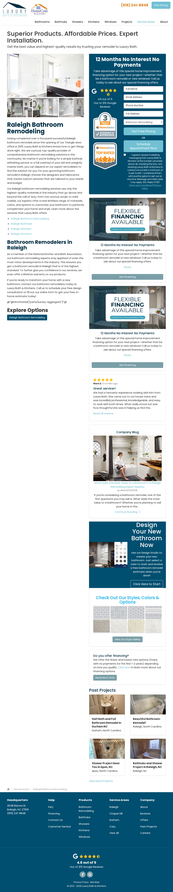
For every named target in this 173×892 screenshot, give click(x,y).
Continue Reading (126, 512)
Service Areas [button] (146, 22)
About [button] (164, 22)
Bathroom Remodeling (86, 809)
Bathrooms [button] (42, 22)
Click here (124, 667)
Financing (54, 813)
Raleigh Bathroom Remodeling (30, 218)
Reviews (145, 813)
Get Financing (127, 277)
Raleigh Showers (21, 229)
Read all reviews (103, 413)
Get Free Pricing (143, 131)
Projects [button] (127, 22)
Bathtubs (84, 817)
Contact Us (55, 820)
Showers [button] (77, 22)
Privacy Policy (81, 882)
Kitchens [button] (94, 22)
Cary (112, 826)
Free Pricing (161, 5)
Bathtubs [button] (61, 22)
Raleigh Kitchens (21, 234)
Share (127, 267)
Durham (114, 820)
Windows (84, 837)
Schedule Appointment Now (143, 146)
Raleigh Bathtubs (21, 223)
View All (114, 833)
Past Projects (148, 826)
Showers (84, 824)
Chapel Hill (115, 813)
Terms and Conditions (140, 185)
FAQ (50, 807)
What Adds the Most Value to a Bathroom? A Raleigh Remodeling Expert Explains (127, 484)
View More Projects (101, 781)
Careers (145, 833)
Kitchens (84, 830)
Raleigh (114, 807)
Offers (144, 820)
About (144, 807)
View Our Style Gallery (127, 639)
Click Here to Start (146, 584)
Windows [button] (111, 22)
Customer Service (59, 826)
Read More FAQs (105, 677)
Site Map (95, 882)
